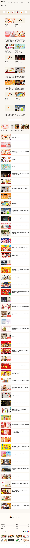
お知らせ (23, 2)
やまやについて (8, 2)
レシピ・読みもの (14, 2)
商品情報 (11, 2)
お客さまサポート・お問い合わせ (4, 531)
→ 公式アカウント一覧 (27, 532)
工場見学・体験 (20, 2)
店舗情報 (17, 2)
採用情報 (17, 528)
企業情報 (2, 528)
